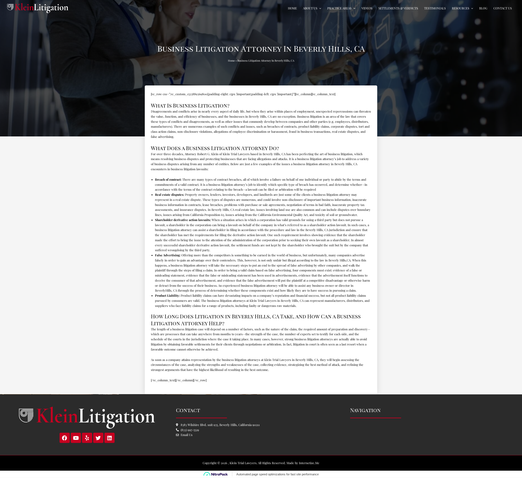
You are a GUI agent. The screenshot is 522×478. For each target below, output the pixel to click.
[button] (319, 8)
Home (231, 60)
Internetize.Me (309, 463)
